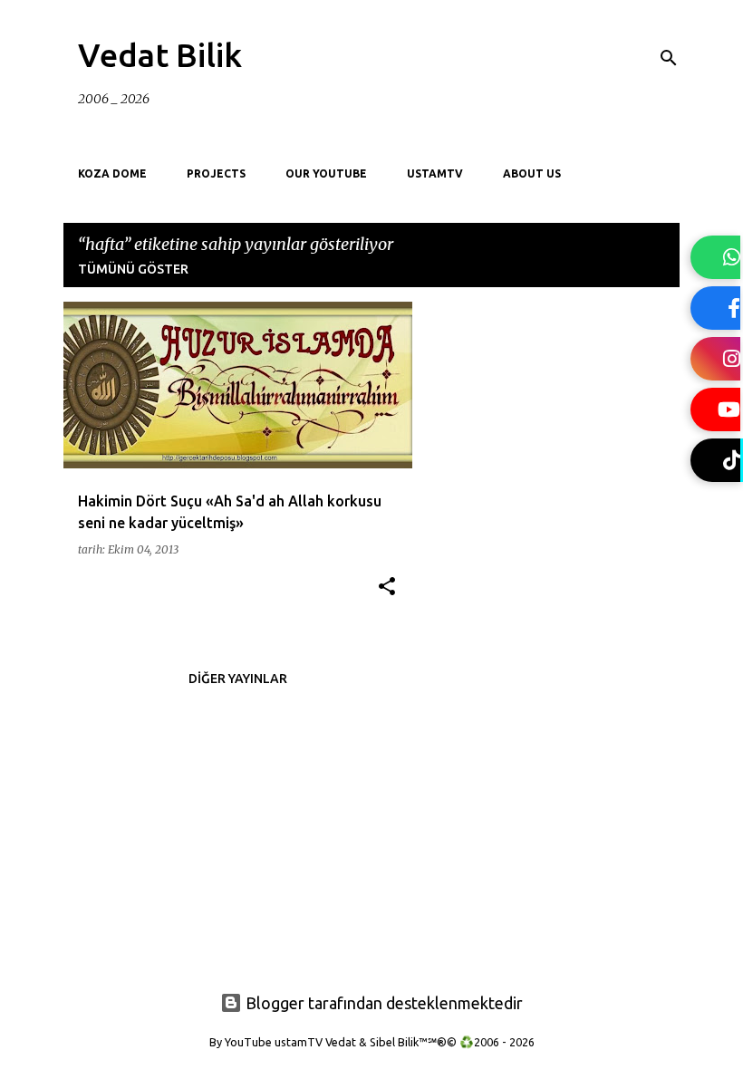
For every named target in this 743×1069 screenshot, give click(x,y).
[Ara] (669, 58)
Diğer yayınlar (237, 678)
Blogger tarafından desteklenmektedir (382, 1003)
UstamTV (435, 173)
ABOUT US (532, 173)
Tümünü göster (133, 269)
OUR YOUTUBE (326, 173)
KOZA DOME (112, 173)
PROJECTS (216, 173)
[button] (387, 587)
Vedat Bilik (160, 54)
